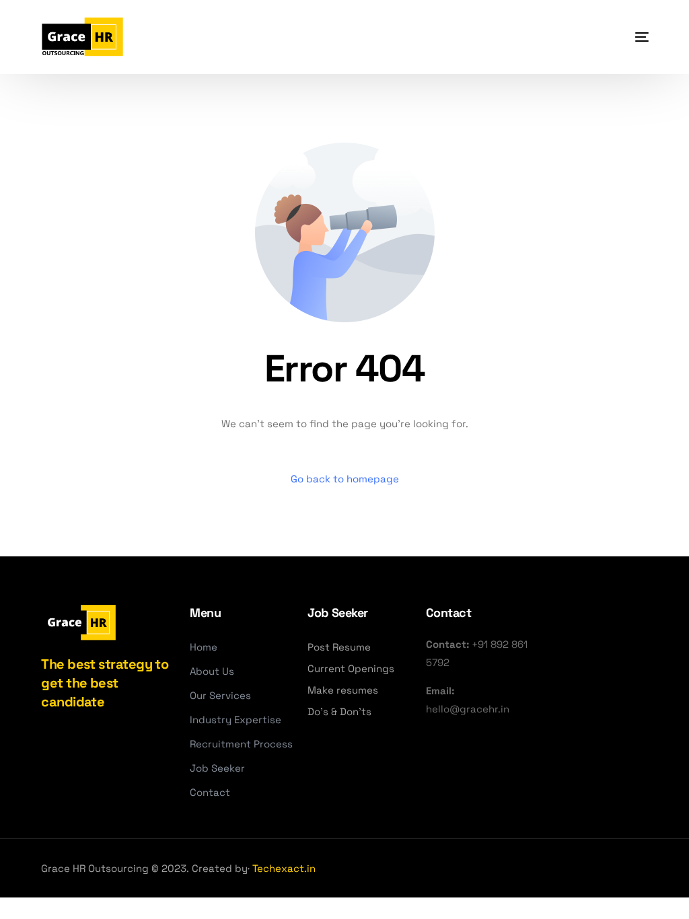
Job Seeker (217, 768)
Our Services (220, 695)
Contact (210, 792)
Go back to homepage (345, 478)
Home (203, 646)
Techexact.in (284, 868)
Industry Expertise (235, 719)
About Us (212, 671)
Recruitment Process (241, 743)
